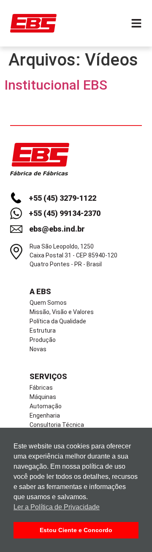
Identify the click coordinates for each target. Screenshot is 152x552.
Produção (43, 339)
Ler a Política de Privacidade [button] (57, 507)
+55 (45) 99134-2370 (64, 213)
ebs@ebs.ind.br (57, 228)
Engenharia (45, 415)
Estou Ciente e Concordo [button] (76, 530)
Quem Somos (48, 302)
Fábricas (41, 387)
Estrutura (43, 330)
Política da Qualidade (58, 321)
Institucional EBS (55, 85)
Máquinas (43, 397)
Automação (46, 406)
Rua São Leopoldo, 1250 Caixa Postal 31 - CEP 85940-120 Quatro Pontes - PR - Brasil (73, 255)
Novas (38, 349)
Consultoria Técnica (57, 424)
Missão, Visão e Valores (62, 312)
